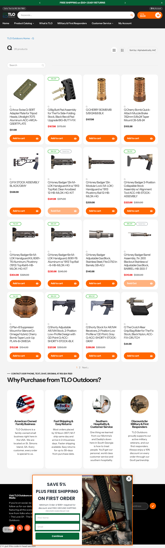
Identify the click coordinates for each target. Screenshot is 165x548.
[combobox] (26, 65)
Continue (57, 536)
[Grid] (114, 50)
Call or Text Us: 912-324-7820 (14, 8)
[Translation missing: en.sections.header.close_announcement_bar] (161, 3)
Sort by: (133, 50)
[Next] (125, 3)
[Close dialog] (129, 478)
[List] (122, 50)
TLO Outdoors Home (18, 38)
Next (84, 367)
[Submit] (153, 506)
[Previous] (40, 3)
